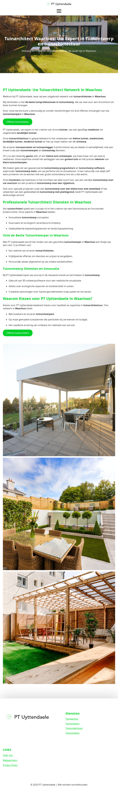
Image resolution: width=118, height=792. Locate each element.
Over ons (8, 755)
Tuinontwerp (72, 723)
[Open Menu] (59, 11)
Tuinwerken (71, 718)
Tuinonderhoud (73, 728)
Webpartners (10, 760)
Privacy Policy (10, 765)
